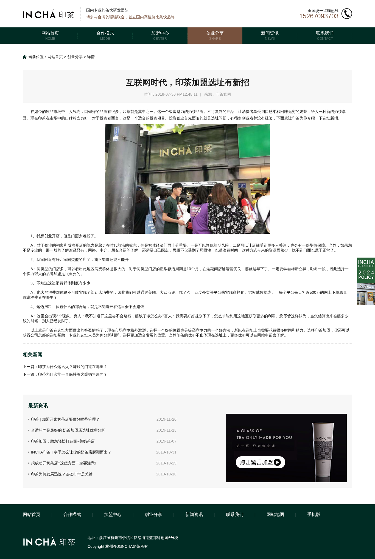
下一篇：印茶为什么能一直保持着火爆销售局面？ (65, 374)
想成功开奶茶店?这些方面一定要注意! (63, 463)
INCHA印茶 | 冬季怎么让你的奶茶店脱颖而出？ (71, 452)
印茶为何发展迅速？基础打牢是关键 (62, 474)
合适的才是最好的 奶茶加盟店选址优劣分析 (68, 430)
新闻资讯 (194, 514)
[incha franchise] (366, 260)
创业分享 (75, 57)
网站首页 (55, 57)
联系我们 (235, 514)
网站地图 (275, 514)
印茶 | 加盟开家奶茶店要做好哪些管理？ (65, 419)
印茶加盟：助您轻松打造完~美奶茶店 (63, 441)
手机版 (313, 514)
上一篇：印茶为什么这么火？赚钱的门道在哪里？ (65, 366)
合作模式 (72, 514)
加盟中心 (113, 514)
